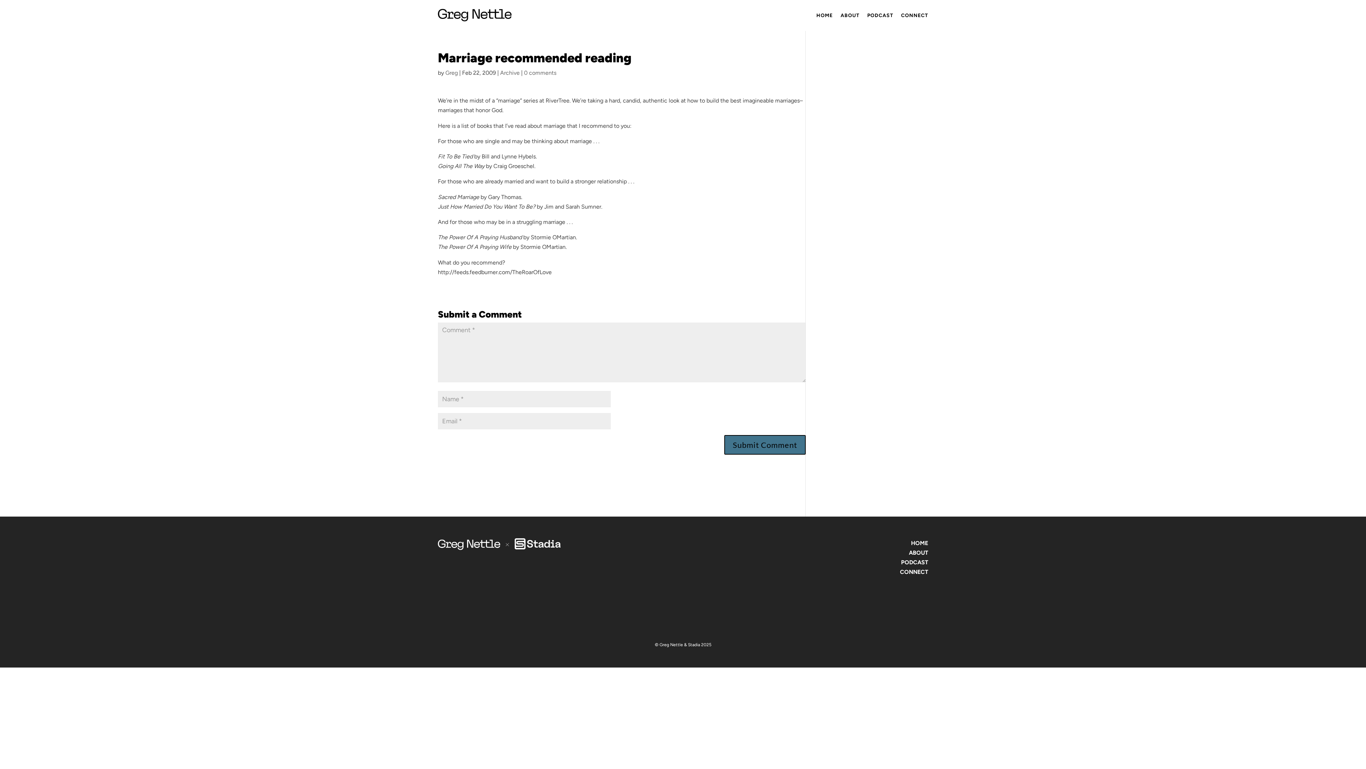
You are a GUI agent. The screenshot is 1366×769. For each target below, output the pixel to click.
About (850, 15)
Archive (510, 72)
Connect (914, 15)
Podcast (880, 15)
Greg (451, 72)
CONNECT (914, 572)
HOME (919, 543)
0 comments (540, 72)
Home (824, 15)
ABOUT (918, 552)
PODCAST (914, 562)
